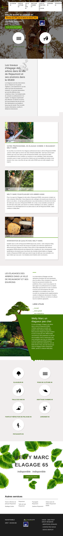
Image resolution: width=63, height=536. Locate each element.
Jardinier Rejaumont (37, 506)
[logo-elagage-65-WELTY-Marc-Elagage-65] (4, 6)
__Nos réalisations (38, 313)
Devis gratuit (48, 529)
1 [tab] (32, 360)
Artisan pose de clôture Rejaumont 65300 (51, 503)
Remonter (58, 530)
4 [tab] (37, 360)
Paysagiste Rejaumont (35, 502)
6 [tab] (41, 360)
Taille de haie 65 (27, 6)
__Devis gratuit (37, 311)
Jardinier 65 (50, 4)
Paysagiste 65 (58, 4)
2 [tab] (34, 360)
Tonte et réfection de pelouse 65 (42, 7)
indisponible (48, 1)
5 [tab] (39, 360)
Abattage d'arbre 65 (34, 5)
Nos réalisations (13, 27)
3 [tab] (35, 360)
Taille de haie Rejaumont (22, 505)
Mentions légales (50, 524)
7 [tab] (43, 360)
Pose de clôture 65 (20, 5)
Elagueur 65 (13, 4)
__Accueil (36, 308)
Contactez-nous (31, 476)
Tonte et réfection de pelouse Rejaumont (10, 502)
